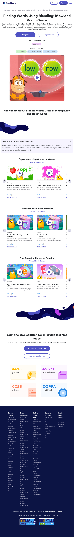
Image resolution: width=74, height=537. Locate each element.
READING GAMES (34, 51)
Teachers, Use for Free (37, 356)
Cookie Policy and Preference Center (48, 511)
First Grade (26, 10)
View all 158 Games (37, 162)
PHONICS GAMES (50, 51)
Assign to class (48, 35)
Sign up (63, 3)
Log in (54, 3)
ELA (19, 10)
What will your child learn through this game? (18, 141)
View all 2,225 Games (37, 211)
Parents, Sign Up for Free (37, 348)
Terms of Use (17, 511)
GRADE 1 (36, 44)
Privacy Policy (28, 511)
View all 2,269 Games (37, 261)
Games (14, 10)
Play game (25, 35)
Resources (6, 10)
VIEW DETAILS (11, 197)
